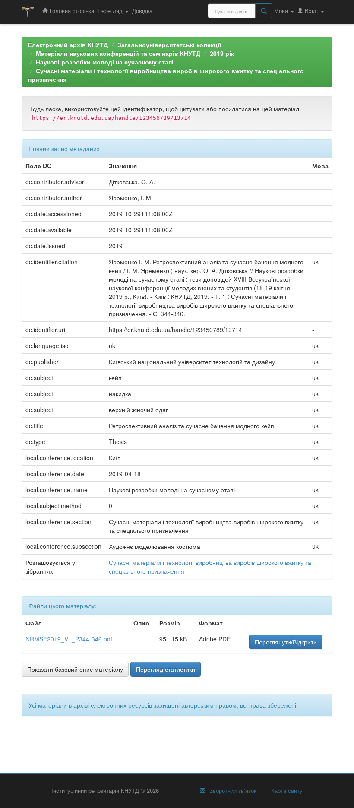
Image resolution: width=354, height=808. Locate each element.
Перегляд (111, 10)
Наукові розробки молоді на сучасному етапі (105, 62)
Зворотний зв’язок (232, 791)
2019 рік (222, 53)
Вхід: (311, 10)
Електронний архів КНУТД (68, 44)
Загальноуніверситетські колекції (169, 44)
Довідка (142, 10)
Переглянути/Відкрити (286, 642)
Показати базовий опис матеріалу (75, 669)
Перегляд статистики (165, 669)
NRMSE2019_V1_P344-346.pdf (68, 639)
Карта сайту (286, 791)
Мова (282, 10)
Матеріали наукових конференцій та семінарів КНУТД (118, 53)
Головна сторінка (71, 10)
